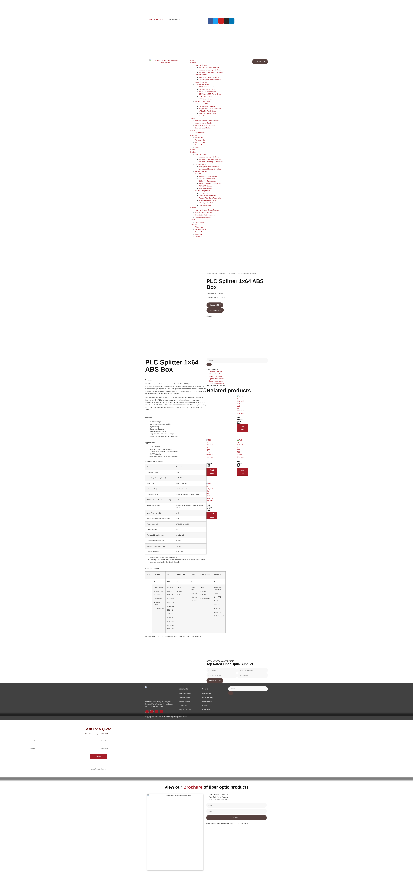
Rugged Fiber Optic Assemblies (210, 108)
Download (198, 145)
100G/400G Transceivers (208, 87)
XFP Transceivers (205, 99)
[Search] (209, 364)
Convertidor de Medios (203, 128)
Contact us (198, 147)
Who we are (199, 137)
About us (193, 135)
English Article (200, 133)
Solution (193, 118)
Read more (242, 428)
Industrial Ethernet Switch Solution (207, 121)
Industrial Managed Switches (209, 67)
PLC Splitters (203, 104)
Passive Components (202, 101)
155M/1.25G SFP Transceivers (210, 94)
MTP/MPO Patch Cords (207, 111)
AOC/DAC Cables (205, 96)
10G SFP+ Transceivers (207, 92)
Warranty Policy (200, 140)
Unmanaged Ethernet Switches (210, 79)
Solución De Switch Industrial (205, 125)
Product (193, 63)
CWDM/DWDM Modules (207, 106)
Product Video (200, 142)
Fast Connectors (205, 116)
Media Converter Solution (203, 123)
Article (192, 130)
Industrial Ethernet (201, 65)
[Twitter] (152, 711)
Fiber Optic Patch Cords (207, 113)
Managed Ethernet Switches (209, 77)
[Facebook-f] (147, 711)
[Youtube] (161, 711)
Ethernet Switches (201, 75)
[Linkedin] (231, 21)
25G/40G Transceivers (207, 89)
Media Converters (201, 82)
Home (192, 60)
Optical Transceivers (202, 84)
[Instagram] (226, 21)
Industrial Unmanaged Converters (211, 72)
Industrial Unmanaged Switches (210, 70)
